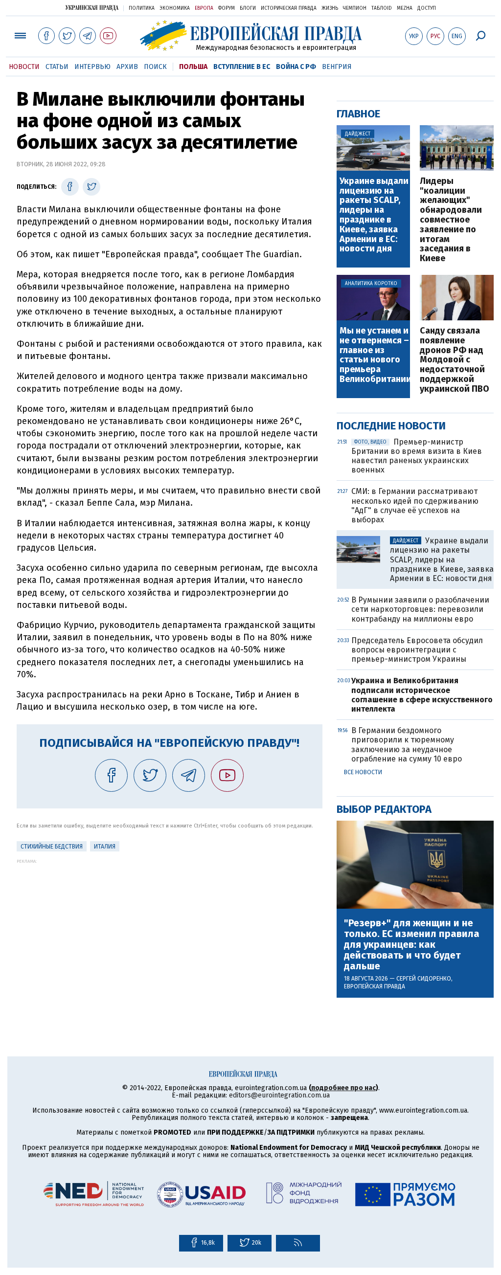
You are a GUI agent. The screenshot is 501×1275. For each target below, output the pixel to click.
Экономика (174, 8)
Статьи (57, 67)
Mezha (404, 8)
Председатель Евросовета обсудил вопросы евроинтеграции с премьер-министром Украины (417, 650)
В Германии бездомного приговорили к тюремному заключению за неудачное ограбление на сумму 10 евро (406, 744)
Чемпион (354, 8)
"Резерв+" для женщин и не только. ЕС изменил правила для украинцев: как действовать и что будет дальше (411, 944)
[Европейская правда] (250, 35)
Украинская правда (92, 7)
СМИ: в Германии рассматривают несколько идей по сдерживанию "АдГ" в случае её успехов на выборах (414, 505)
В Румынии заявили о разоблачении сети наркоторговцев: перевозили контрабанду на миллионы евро (420, 609)
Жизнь (329, 8)
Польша (193, 67)
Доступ (426, 8)
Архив (127, 67)
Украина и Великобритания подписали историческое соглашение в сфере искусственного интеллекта (422, 695)
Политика (142, 8)
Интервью (92, 67)
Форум (226, 8)
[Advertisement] (169, 932)
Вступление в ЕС (241, 67)
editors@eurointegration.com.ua (279, 1095)
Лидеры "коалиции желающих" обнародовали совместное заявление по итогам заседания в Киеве (451, 220)
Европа (204, 8)
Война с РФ (296, 67)
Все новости (363, 772)
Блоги (248, 8)
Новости (24, 67)
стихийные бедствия (52, 846)
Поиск (155, 67)
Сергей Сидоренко (423, 978)
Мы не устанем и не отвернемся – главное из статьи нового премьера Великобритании (375, 355)
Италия (104, 846)
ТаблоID (381, 8)
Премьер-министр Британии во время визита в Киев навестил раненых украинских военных (416, 456)
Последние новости (391, 425)
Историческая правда (289, 8)
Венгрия (337, 67)
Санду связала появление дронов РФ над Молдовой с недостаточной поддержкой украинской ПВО (454, 360)
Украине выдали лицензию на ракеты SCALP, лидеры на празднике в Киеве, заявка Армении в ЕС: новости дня (374, 215)
